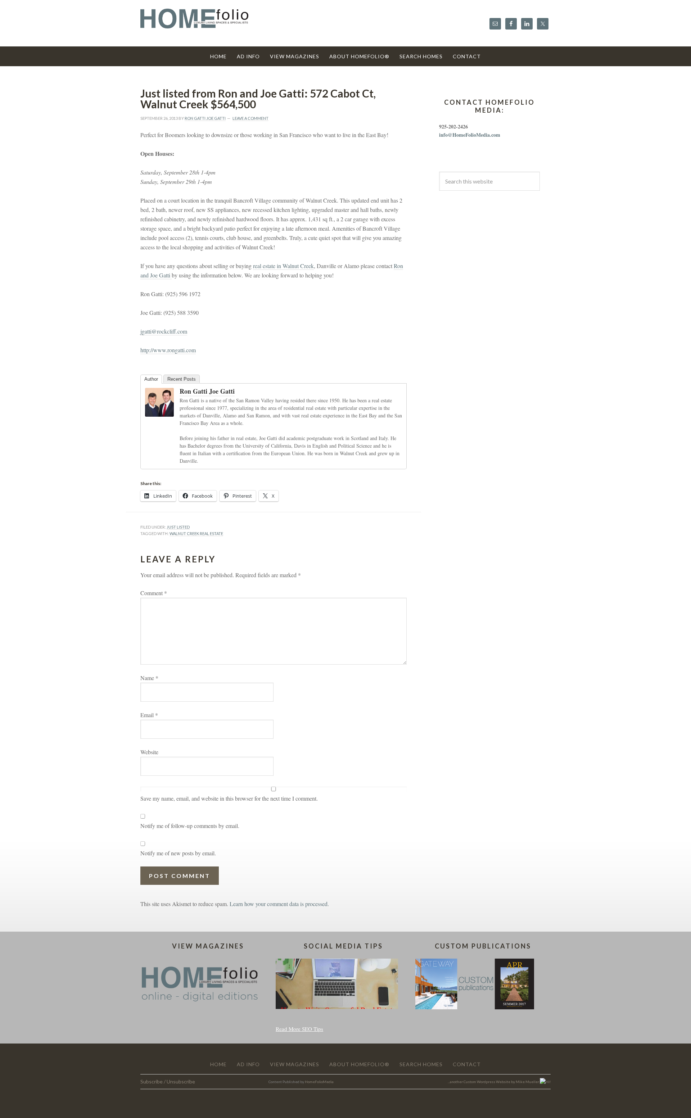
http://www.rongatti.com (168, 350)
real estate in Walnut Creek (283, 266)
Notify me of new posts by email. (178, 853)
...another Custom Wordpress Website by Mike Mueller (494, 1081)
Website (149, 752)
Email (149, 715)
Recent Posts (181, 379)
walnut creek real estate (196, 533)
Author (151, 379)
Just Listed (178, 527)
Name (149, 678)
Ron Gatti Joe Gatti (207, 391)
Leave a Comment (250, 118)
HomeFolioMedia (319, 1081)
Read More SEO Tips (299, 1028)
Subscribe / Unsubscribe (167, 1081)
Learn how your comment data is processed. (279, 903)
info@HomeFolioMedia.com (469, 135)
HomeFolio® (194, 23)
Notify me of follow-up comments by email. (189, 825)
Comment (153, 593)
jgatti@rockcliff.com (163, 331)
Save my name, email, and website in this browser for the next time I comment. (229, 798)
